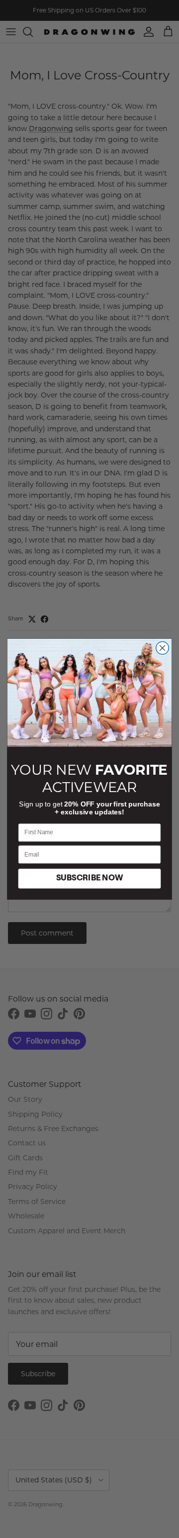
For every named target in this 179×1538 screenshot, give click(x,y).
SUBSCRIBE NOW (89, 878)
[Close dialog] (162, 648)
